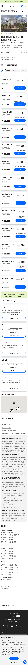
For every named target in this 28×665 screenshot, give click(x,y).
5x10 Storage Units (7, 425)
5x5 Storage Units (6, 427)
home (2, 10)
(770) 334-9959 (5, 47)
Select (20, 87)
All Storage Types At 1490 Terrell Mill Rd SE (13, 433)
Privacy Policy (20, 647)
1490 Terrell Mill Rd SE (7, 12)
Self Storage (9, 70)
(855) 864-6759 (18, 47)
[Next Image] (25, 22)
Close (14, 658)
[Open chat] (25, 662)
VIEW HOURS (23, 52)
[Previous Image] (3, 22)
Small (16, 70)
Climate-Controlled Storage (9, 430)
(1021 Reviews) (9, 33)
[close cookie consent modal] (26, 637)
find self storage (10, 10)
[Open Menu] (2, 6)
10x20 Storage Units (7, 422)
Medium (23, 70)
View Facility (14, 318)
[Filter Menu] (2, 70)
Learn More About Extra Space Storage (13, 620)
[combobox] (14, 6)
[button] (14, 301)
